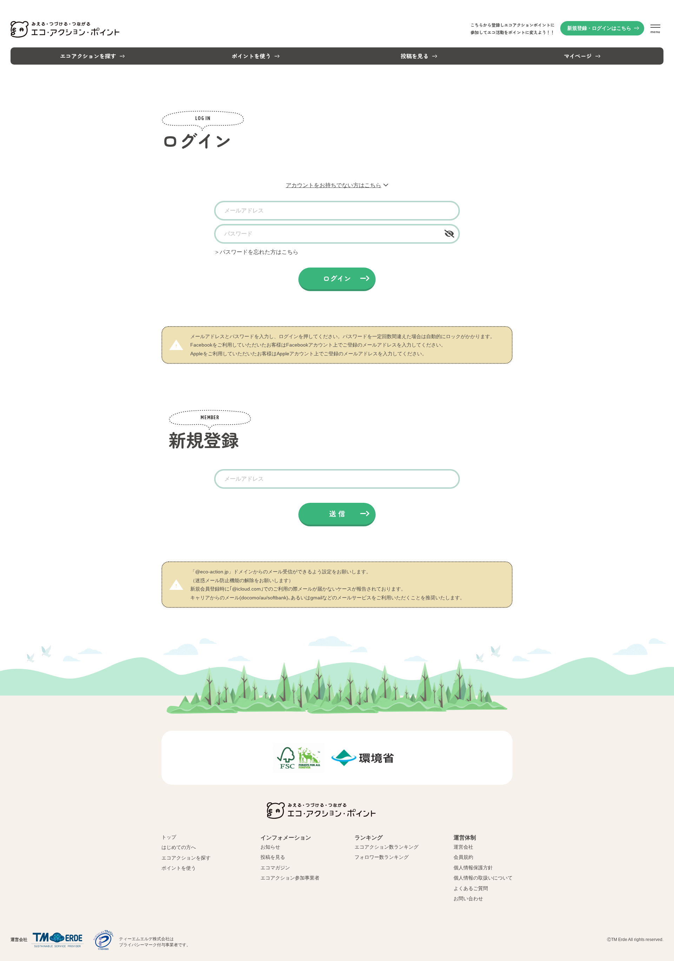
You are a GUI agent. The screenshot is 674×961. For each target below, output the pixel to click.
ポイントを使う (178, 868)
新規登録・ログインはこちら (599, 28)
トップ (168, 837)
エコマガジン (275, 867)
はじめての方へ (178, 847)
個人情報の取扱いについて (483, 878)
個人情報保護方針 (473, 867)
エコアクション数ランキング (386, 847)
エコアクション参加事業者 (289, 878)
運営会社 (463, 847)
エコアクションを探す (186, 858)
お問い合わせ (468, 898)
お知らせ (270, 847)
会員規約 (463, 857)
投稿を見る (272, 857)
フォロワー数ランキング (382, 857)
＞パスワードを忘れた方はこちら (256, 252)
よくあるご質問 (471, 888)
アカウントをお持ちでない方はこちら (333, 185)
